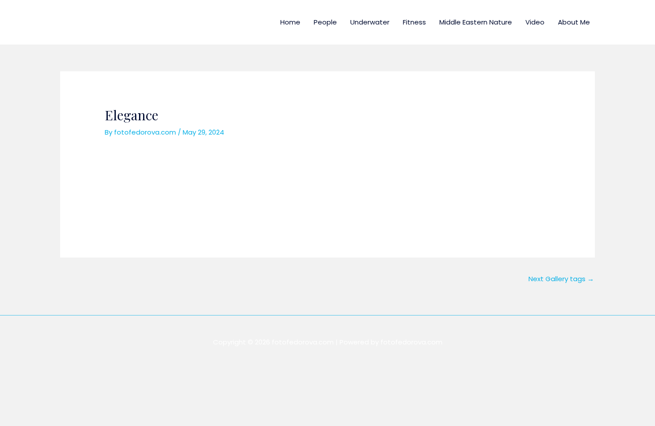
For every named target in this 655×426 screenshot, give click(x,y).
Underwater (369, 22)
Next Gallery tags (561, 278)
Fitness (414, 22)
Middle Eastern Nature (475, 22)
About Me (574, 22)
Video (534, 22)
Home (290, 22)
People (325, 22)
